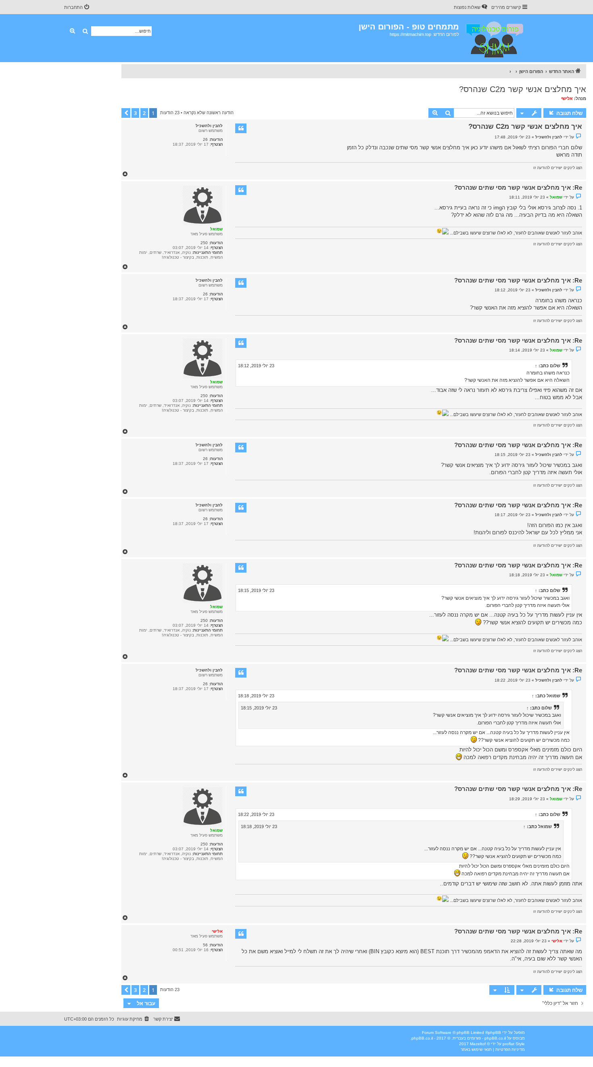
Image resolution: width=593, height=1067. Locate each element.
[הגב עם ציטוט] (240, 128)
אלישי (567, 98)
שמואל (216, 229)
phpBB (494, 1032)
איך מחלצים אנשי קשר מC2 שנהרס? (522, 89)
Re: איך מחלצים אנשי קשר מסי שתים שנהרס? (518, 187)
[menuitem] (471, 7)
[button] (125, 113)
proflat (508, 1044)
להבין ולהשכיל (209, 125)
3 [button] (135, 113)
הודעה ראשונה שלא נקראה (209, 112)
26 (205, 139)
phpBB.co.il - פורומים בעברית (479, 1038)
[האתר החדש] (494, 38)
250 (204, 243)
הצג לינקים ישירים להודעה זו (557, 167)
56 (205, 945)
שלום (555, 365)
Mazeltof (478, 1044)
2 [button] (144, 113)
